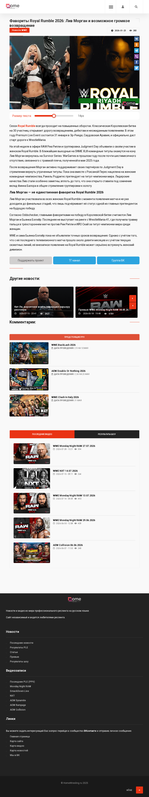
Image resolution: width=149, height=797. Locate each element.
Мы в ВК (15, 755)
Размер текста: (22, 115)
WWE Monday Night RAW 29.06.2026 (74, 520)
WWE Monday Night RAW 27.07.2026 (74, 445)
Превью (14, 657)
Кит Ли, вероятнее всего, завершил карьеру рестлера (42, 308)
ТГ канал (74, 260)
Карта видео (17, 746)
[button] (132, 298)
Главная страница (20, 736)
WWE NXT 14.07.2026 (65, 470)
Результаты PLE (19, 647)
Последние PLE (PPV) (22, 681)
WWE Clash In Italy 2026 (65, 397)
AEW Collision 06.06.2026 (68, 545)
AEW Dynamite (18, 700)
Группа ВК (118, 260)
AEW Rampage (18, 705)
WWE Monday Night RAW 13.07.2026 (74, 495)
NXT (12, 695)
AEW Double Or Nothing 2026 (68, 370)
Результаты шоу (107, 434)
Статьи (14, 652)
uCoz (129, 790)
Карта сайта (16, 741)
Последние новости (21, 643)
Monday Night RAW (20, 686)
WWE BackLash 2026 (63, 344)
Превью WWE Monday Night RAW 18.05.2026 (104, 309)
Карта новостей (19, 750)
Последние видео (42, 434)
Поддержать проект (31, 260)
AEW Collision (17, 709)
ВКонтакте (90, 731)
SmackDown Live (19, 691)
